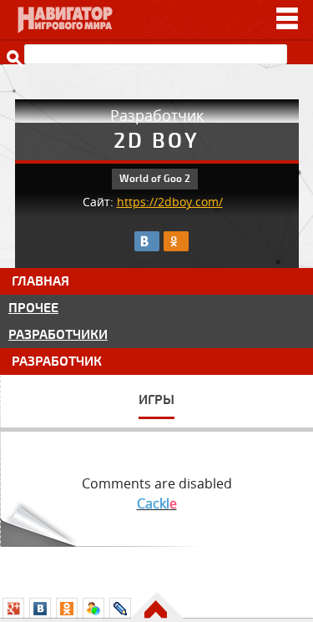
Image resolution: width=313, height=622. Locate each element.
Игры (156, 400)
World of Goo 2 (154, 179)
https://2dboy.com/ (170, 202)
